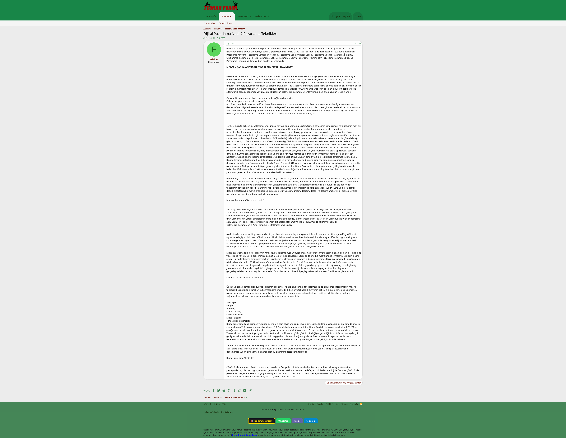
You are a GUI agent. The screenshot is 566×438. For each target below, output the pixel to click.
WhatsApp (283, 421)
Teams (297, 421)
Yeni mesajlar (209, 23)
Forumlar (227, 16)
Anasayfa (211, 16)
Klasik (208, 404)
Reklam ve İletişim (261, 421)
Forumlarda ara (225, 23)
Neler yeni (243, 16)
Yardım (345, 404)
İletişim (311, 404)
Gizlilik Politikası (332, 404)
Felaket (208, 38)
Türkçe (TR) (220, 404)
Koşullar (320, 404)
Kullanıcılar (260, 16)
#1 (360, 43)
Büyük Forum (227, 412)
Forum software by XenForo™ (283, 409)
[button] (250, 16)
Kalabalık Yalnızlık (211, 412)
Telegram (310, 421)
